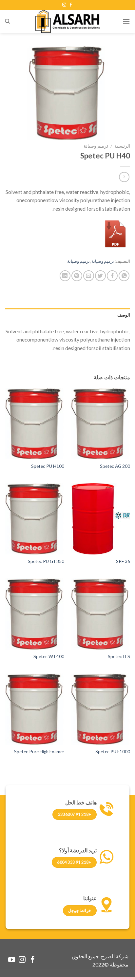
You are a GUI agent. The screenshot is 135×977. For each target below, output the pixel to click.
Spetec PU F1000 (112, 751)
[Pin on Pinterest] (76, 275)
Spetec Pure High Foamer (39, 751)
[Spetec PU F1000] (100, 709)
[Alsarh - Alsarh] (67, 21)
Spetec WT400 (48, 656)
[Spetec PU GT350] (34, 518)
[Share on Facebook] (112, 275)
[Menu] (126, 21)
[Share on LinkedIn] (65, 275)
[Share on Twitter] (100, 275)
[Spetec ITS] (100, 614)
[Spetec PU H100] (34, 423)
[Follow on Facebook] (71, 5)
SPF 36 (123, 561)
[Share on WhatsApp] (124, 275)
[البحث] (7, 21)
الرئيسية (122, 146)
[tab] (67, 315)
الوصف (123, 315)
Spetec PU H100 (47, 466)
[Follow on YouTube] (11, 960)
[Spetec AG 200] (100, 423)
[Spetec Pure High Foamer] (34, 709)
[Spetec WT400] (34, 614)
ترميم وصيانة (96, 146)
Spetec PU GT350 (46, 561)
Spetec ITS (119, 656)
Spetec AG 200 (115, 466)
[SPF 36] (100, 518)
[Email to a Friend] (88, 275)
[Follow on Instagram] (64, 5)
